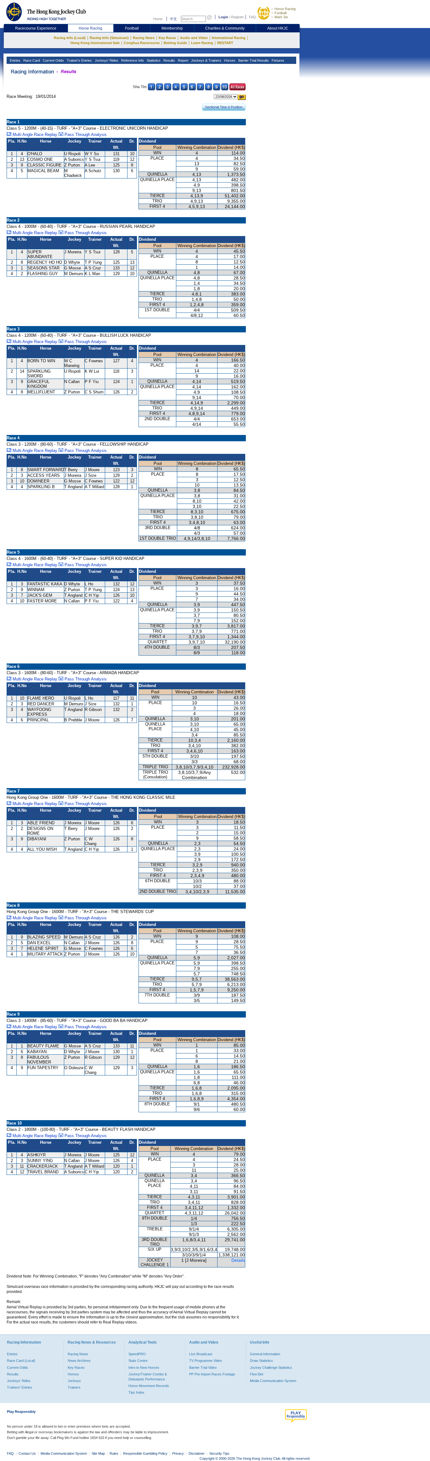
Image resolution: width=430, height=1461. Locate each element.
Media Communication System (273, 1381)
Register (237, 17)
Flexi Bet (256, 1374)
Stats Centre (138, 1360)
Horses (229, 60)
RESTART (225, 43)
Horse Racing (285, 9)
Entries (14, 60)
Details (238, 1260)
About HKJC (277, 28)
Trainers (74, 1387)
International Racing (229, 38)
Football (280, 13)
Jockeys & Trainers (205, 60)
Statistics (153, 60)
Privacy (178, 1453)
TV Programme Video (205, 1360)
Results (168, 60)
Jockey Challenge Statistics (271, 1367)
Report (182, 60)
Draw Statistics (261, 1360)
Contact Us (27, 1453)
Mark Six (281, 17)
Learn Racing (202, 43)
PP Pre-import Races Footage (212, 1374)
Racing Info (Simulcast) (109, 38)
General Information (265, 1354)
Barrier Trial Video (203, 1367)
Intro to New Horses (143, 1367)
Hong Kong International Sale (95, 43)
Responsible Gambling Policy (145, 1453)
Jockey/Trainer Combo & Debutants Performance (147, 1376)
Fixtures (277, 60)
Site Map (98, 1453)
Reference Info (132, 60)
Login (223, 17)
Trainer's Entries (79, 60)
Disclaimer (197, 1453)
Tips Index (136, 1392)
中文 (173, 19)
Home (157, 19)
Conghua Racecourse (142, 43)
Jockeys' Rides (106, 60)
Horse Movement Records (148, 1386)
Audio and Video (194, 38)
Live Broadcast (200, 1354)
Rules (114, 1453)
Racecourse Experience (35, 28)
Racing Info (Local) (70, 38)
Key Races (167, 38)
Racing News (144, 38)
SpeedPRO (137, 1354)
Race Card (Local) (21, 1360)
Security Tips (219, 1453)
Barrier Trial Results (253, 60)
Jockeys (74, 1381)
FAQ (252, 17)
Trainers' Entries (19, 1387)
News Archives (79, 1360)
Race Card (31, 60)
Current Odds (53, 60)
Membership (172, 28)
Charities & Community (225, 28)
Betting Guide (175, 43)
